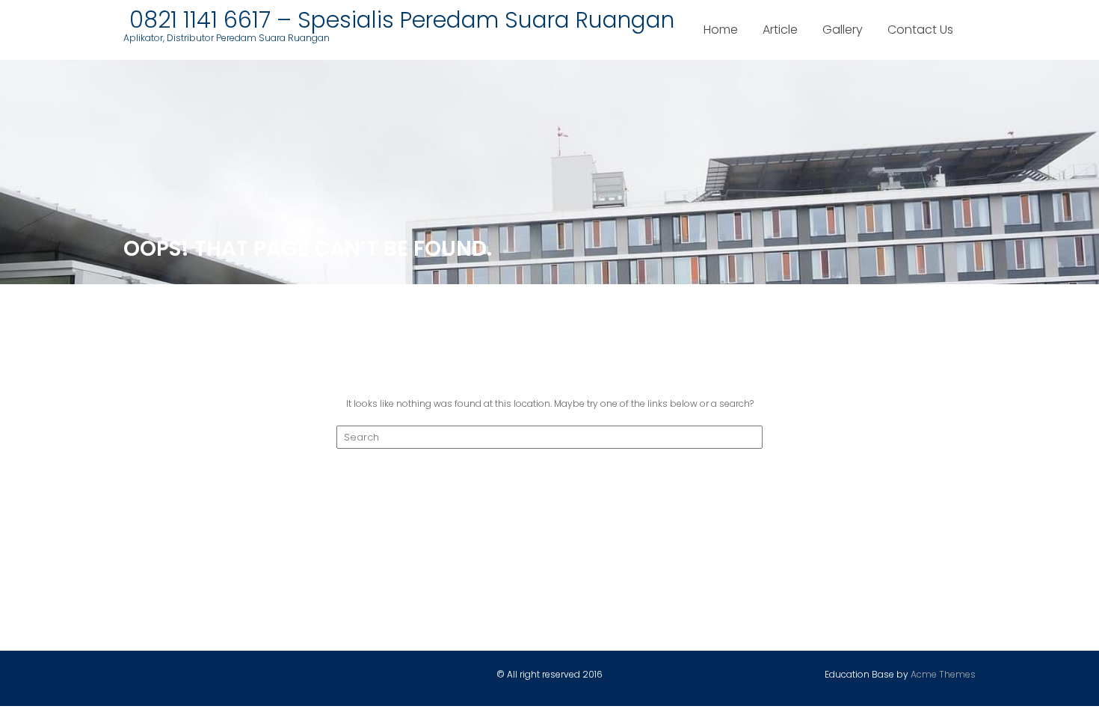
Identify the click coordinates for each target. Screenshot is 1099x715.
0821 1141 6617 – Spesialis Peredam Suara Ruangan (398, 20)
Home (721, 29)
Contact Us (920, 29)
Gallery (842, 29)
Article (780, 29)
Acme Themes (943, 674)
